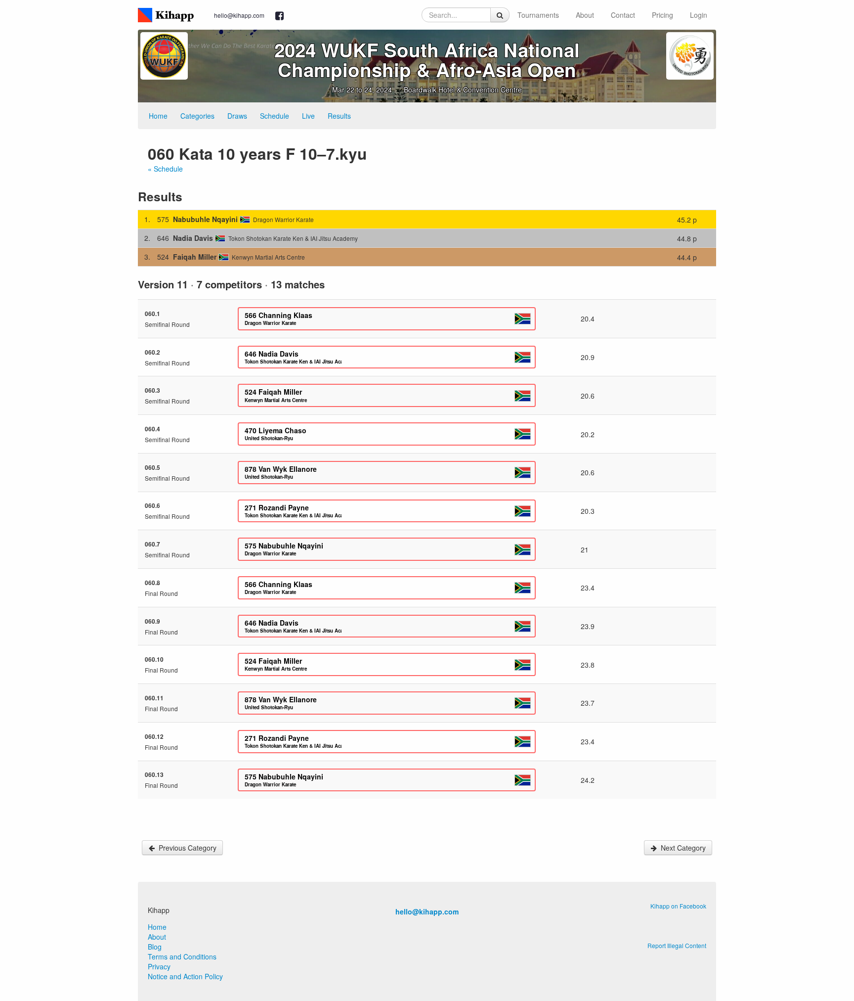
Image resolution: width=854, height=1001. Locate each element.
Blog (155, 947)
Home (158, 116)
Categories (197, 116)
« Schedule (165, 169)
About (585, 15)
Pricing (662, 15)
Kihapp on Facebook (678, 906)
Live (308, 116)
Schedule (274, 116)
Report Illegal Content (676, 945)
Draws (237, 116)
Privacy (159, 966)
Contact (623, 15)
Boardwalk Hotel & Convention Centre (463, 89)
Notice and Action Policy (185, 976)
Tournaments (538, 15)
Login (698, 15)
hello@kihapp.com (239, 15)
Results (339, 116)
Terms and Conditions (182, 956)
